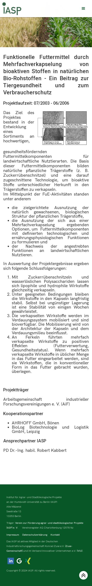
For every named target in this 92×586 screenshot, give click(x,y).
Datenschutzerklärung (34, 534)
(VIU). (80, 551)
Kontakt (55, 534)
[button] (83, 8)
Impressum (12, 534)
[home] (11, 8)
